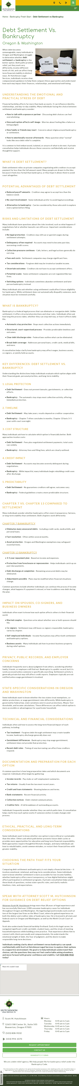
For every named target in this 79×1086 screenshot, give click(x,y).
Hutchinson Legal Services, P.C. (21, 1075)
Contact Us (39, 1050)
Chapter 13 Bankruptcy (19, 552)
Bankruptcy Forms (39, 1055)
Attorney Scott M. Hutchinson (16, 905)
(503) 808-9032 (67, 955)
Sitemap (75, 1075)
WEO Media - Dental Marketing (39, 1075)
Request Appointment (39, 1045)
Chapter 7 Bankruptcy (18, 523)
